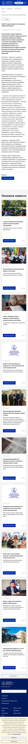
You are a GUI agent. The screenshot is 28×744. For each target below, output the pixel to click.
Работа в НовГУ (17, 708)
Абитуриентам (5, 703)
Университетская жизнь (8, 178)
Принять (14, 737)
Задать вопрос (17, 713)
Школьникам (4, 708)
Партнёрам (16, 710)
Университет (9, 8)
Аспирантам (4, 713)
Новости (3, 11)
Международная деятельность (9, 701)
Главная (2, 8)
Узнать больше (17, 734)
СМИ (2, 715)
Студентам (4, 698)
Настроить (14, 741)
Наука (3, 710)
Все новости (13, 676)
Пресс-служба (17, 8)
